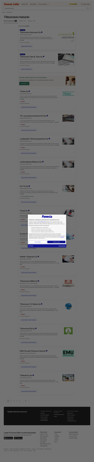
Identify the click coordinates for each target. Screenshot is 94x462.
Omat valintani (38, 242)
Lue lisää (62, 236)
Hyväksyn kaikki (56, 242)
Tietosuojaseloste (62, 245)
